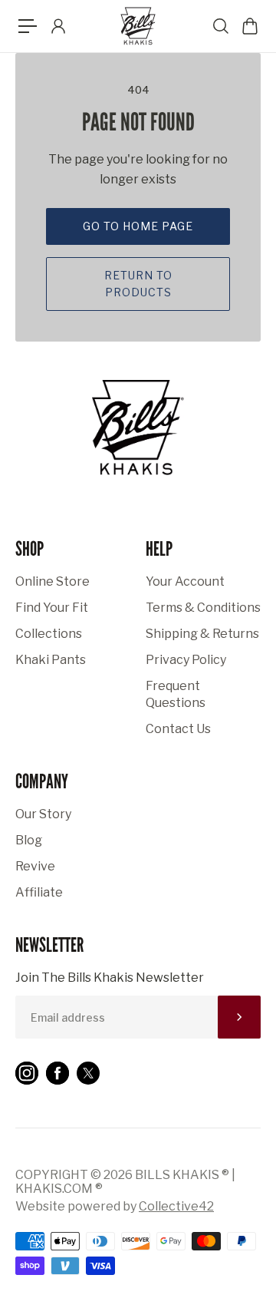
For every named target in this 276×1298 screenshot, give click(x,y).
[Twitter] (88, 1073)
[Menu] (27, 26)
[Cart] (249, 26)
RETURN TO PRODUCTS (138, 284)
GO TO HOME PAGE (138, 226)
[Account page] (57, 26)
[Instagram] (26, 1073)
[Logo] (138, 26)
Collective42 (176, 1207)
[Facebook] (57, 1073)
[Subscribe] (239, 1017)
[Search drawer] (220, 26)
